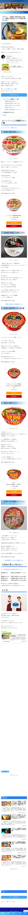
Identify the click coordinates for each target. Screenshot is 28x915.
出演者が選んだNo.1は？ (9, 112)
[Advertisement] (14, 708)
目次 (13, 95)
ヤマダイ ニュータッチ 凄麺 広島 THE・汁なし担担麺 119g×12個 (14, 385)
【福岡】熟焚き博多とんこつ (11, 101)
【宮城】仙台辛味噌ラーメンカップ (12, 109)
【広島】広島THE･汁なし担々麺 (12, 105)
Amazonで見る (14, 222)
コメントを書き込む (14, 897)
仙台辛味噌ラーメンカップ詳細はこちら (14, 560)
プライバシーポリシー (14, 911)
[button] (25, 428)
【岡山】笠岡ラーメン (9, 107)
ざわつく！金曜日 (5, 771)
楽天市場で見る (14, 226)
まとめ (4, 115)
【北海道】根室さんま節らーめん (12, 103)
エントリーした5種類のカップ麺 (10, 99)
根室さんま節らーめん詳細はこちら (14, 304)
